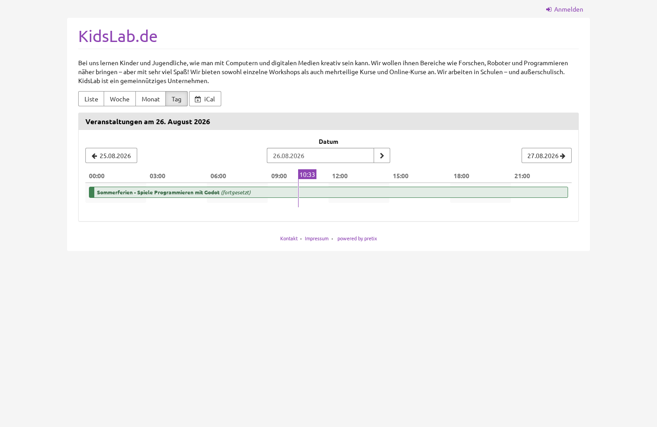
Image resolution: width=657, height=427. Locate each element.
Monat (151, 99)
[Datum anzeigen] (382, 155)
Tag (176, 99)
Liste (91, 99)
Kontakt (289, 238)
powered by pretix (357, 238)
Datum (328, 141)
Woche (120, 99)
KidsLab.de (118, 35)
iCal (209, 99)
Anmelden (568, 9)
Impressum (316, 238)
